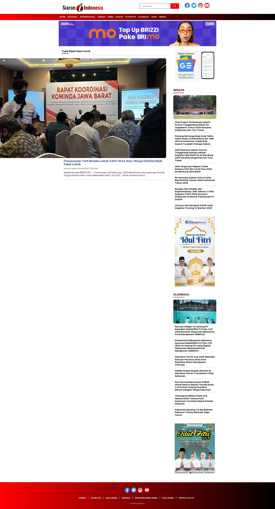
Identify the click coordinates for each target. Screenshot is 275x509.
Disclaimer (168, 498)
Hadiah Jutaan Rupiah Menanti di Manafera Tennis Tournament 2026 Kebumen (194, 373)
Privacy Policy (186, 498)
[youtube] (208, 7)
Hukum (119, 17)
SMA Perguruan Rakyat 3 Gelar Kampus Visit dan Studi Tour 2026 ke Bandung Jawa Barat (193, 169)
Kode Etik (96, 498)
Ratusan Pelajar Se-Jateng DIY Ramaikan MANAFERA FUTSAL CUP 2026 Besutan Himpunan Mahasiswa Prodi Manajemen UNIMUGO (194, 330)
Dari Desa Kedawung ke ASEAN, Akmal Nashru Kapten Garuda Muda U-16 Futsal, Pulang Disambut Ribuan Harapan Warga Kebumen (194, 386)
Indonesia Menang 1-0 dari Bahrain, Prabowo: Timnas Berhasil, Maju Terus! (194, 412)
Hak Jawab (111, 498)
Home (62, 17)
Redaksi (126, 498)
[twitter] (194, 7)
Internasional (87, 17)
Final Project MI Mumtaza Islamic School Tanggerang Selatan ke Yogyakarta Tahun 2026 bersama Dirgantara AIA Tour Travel (193, 126)
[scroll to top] (264, 504)
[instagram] (201, 7)
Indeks (162, 17)
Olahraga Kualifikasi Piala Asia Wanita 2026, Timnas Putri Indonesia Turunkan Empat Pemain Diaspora (194, 400)
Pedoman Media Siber (146, 498)
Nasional (72, 17)
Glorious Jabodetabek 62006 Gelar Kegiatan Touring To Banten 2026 (194, 206)
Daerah (102, 17)
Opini (154, 17)
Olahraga (143, 17)
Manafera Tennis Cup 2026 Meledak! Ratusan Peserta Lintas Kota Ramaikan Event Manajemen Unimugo (195, 361)
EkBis (110, 17)
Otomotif (130, 17)
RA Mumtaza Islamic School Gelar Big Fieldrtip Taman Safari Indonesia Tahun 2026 (195, 180)
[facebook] (188, 7)
